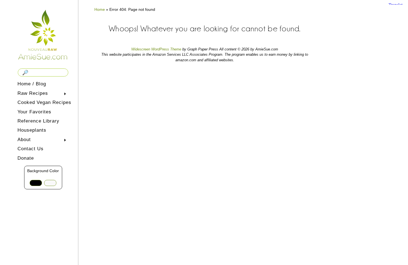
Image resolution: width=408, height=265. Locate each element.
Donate (25, 158)
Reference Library (38, 121)
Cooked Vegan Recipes (44, 102)
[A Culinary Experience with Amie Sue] (43, 34)
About (23, 140)
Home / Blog (31, 83)
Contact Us (30, 148)
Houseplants (31, 130)
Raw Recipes (31, 94)
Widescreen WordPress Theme (156, 49)
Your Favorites (34, 111)
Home (99, 9)
